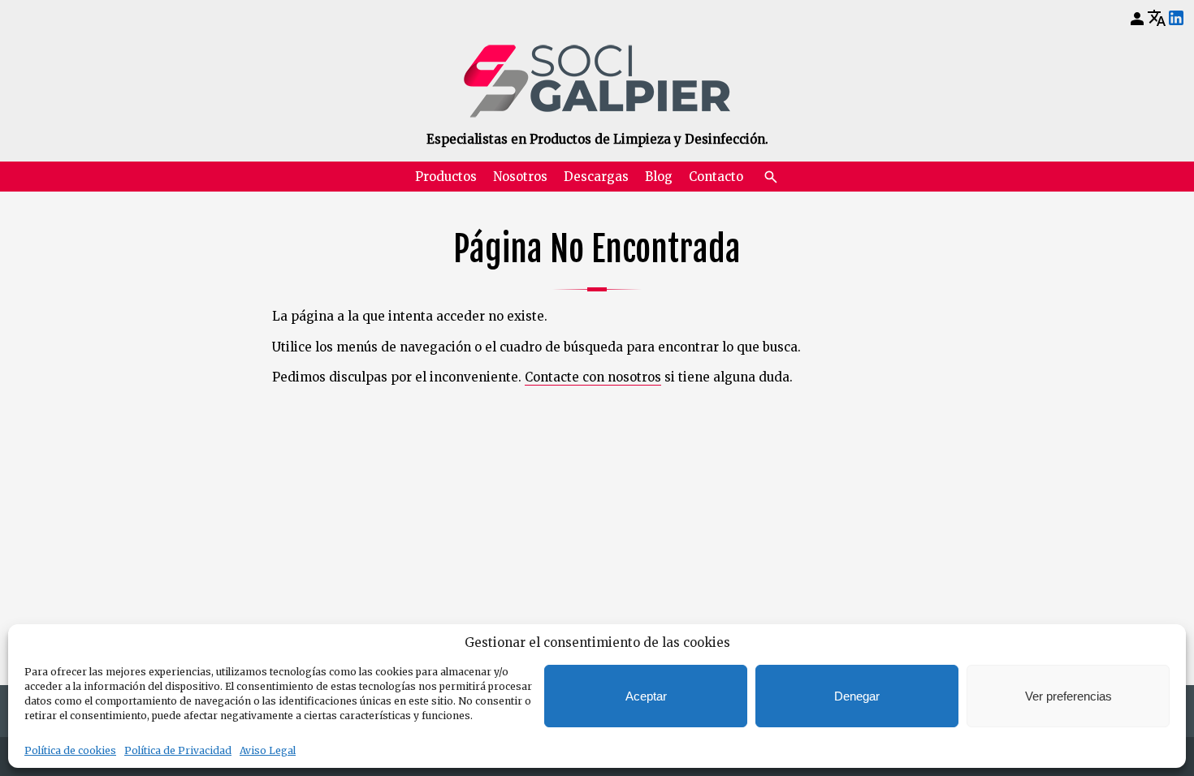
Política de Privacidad (177, 750)
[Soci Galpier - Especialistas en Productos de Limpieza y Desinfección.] (597, 81)
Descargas (596, 176)
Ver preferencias (1068, 696)
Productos (446, 176)
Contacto (716, 176)
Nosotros (520, 176)
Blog (659, 176)
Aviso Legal (268, 750)
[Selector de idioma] (1156, 18)
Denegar (857, 696)
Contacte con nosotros (593, 377)
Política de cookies (70, 750)
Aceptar (646, 696)
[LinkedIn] (1176, 18)
